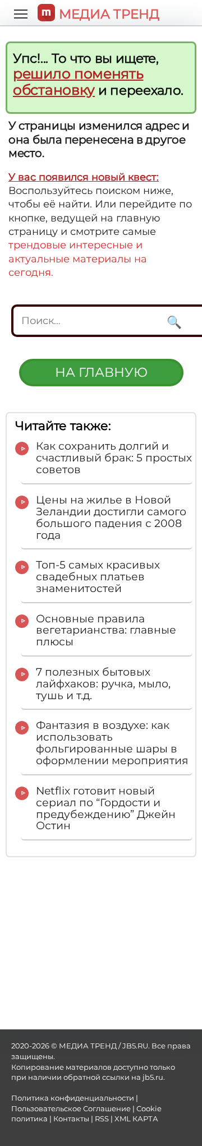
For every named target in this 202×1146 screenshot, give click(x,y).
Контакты (71, 1119)
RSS (102, 1119)
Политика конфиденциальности (72, 1098)
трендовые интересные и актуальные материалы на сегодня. (77, 259)
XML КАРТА (136, 1119)
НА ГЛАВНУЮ (101, 372)
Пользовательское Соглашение (71, 1109)
